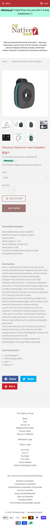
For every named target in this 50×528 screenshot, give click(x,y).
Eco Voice (25, 450)
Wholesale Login (25, 439)
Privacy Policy (25, 431)
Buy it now (14, 208)
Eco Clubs (25, 459)
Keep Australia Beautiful (25, 493)
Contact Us (25, 425)
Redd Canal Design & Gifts (25, 465)
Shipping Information (25, 428)
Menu (8, 3)
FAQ (25, 422)
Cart (46, 3)
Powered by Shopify (34, 512)
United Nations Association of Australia (25, 487)
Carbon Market (25, 462)
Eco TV (25, 453)
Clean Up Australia (25, 496)
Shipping (17, 165)
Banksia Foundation (25, 481)
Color (4, 172)
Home (4, 61)
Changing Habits (25, 499)
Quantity (6, 185)
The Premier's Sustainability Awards (25, 503)
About (25, 418)
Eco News (25, 456)
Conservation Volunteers (25, 484)
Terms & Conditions (25, 434)
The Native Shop (18, 512)
